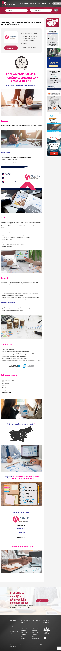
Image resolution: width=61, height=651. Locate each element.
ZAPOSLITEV (44, 3)
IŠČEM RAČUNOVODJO (23, 3)
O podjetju (16, 644)
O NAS (49, 3)
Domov (11, 644)
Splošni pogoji (23, 644)
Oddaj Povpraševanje (10, 47)
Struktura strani (13, 646)
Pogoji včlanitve (42, 601)
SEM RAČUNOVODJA (35, 3)
